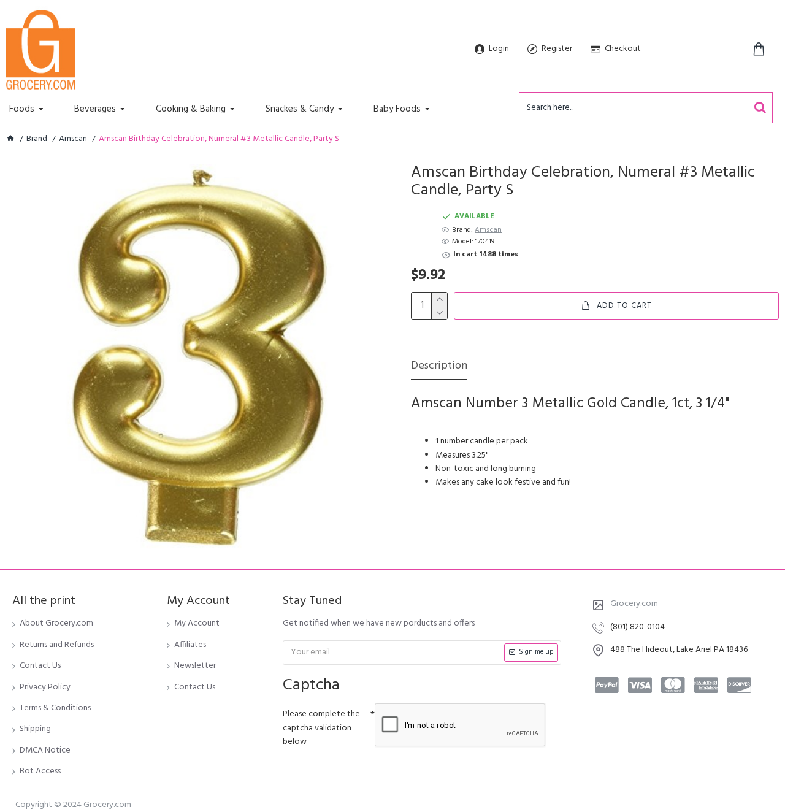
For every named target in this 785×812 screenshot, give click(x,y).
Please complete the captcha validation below (321, 728)
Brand (36, 139)
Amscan (73, 139)
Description (439, 367)
